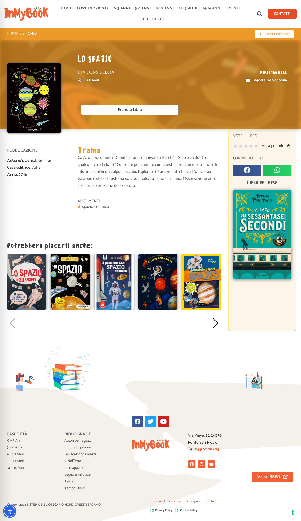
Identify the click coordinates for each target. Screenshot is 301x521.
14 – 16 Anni (15, 468)
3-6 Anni (143, 8)
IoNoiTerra (72, 461)
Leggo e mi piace (77, 475)
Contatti (211, 501)
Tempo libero (74, 488)
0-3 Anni (122, 8)
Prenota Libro (130, 109)
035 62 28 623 (207, 449)
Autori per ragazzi (77, 441)
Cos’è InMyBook (93, 8)
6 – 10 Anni (15, 454)
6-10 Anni (165, 8)
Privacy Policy (164, 510)
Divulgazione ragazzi (80, 454)
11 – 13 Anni (15, 461)
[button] (260, 14)
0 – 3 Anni (14, 441)
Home (66, 8)
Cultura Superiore (77, 447)
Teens (69, 481)
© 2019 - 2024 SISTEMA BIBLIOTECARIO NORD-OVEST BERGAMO (54, 505)
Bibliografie (193, 501)
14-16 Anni (212, 8)
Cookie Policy (188, 510)
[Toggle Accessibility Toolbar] (10, 511)
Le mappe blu (74, 468)
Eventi (233, 8)
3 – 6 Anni (14, 447)
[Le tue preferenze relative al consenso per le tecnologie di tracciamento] (292, 512)
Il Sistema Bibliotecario (165, 501)
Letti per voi (151, 19)
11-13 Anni (188, 8)
